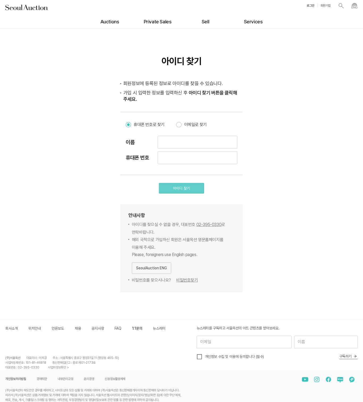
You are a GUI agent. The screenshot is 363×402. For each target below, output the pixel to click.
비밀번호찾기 (187, 280)
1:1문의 (137, 328)
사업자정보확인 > (58, 367)
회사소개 (11, 328)
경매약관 (42, 379)
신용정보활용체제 (115, 379)
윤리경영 (89, 379)
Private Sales (158, 21)
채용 (78, 328)
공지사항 (97, 328)
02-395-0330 (209, 224)
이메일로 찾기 (195, 124)
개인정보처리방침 (15, 379)
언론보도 (58, 328)
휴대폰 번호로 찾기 (149, 124)
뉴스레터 (159, 328)
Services (253, 21)
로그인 (310, 5)
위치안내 (34, 328)
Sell (205, 21)
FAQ (118, 328)
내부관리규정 (65, 379)
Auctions (109, 21)
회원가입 (325, 5)
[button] (181, 188)
